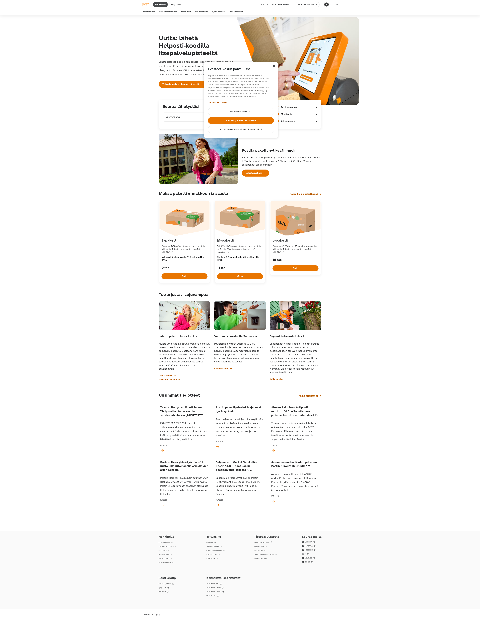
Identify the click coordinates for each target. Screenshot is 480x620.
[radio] (326, 5)
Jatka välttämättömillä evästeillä (241, 129)
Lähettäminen (148, 12)
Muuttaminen (201, 12)
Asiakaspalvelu (237, 12)
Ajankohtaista (219, 12)
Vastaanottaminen (168, 12)
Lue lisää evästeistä (217, 102)
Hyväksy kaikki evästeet (241, 120)
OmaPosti (186, 12)
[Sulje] (274, 66)
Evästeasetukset (260, 558)
